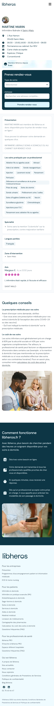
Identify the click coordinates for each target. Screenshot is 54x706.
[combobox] (27, 84)
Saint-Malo (28, 30)
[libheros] (9, 4)
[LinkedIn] (9, 687)
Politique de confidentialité (30, 703)
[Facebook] (4, 687)
